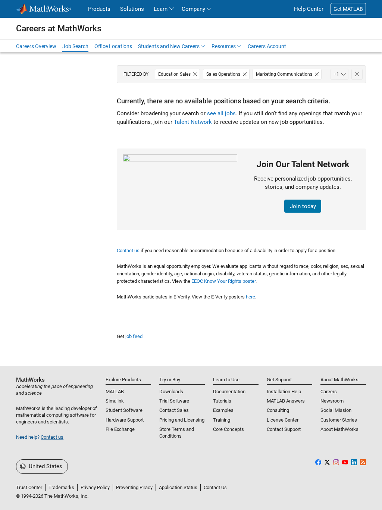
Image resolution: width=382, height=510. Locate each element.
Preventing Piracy (134, 487)
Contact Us (215, 487)
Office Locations (113, 46)
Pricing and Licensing (181, 420)
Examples (223, 410)
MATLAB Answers (286, 401)
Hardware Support (125, 420)
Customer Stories (338, 420)
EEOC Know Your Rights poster (223, 281)
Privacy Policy (95, 487)
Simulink (115, 401)
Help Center (308, 9)
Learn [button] (160, 9)
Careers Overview (36, 46)
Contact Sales (174, 410)
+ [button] (336, 74)
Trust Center (29, 487)
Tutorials (222, 401)
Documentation (229, 391)
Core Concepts (228, 429)
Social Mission (335, 410)
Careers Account (267, 46)
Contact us (128, 250)
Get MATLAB (348, 9)
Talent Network (193, 122)
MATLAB (115, 391)
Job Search (75, 46)
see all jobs (221, 113)
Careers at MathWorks (58, 28)
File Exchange (120, 429)
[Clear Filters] (357, 74)
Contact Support (284, 429)
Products (99, 9)
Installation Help (284, 391)
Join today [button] (303, 206)
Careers (328, 391)
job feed (134, 336)
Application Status (178, 487)
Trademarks (61, 487)
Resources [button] (224, 46)
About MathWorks (339, 429)
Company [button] (193, 9)
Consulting (278, 410)
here (250, 297)
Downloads (171, 391)
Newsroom (332, 401)
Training (221, 420)
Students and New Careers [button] (169, 46)
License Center (282, 420)
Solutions (132, 9)
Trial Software (174, 401)
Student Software (124, 410)
